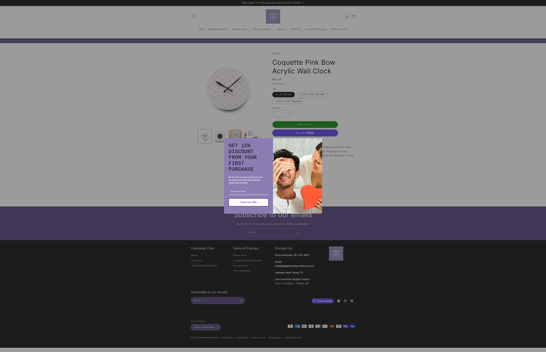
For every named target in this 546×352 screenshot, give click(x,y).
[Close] (318, 141)
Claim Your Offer (248, 202)
